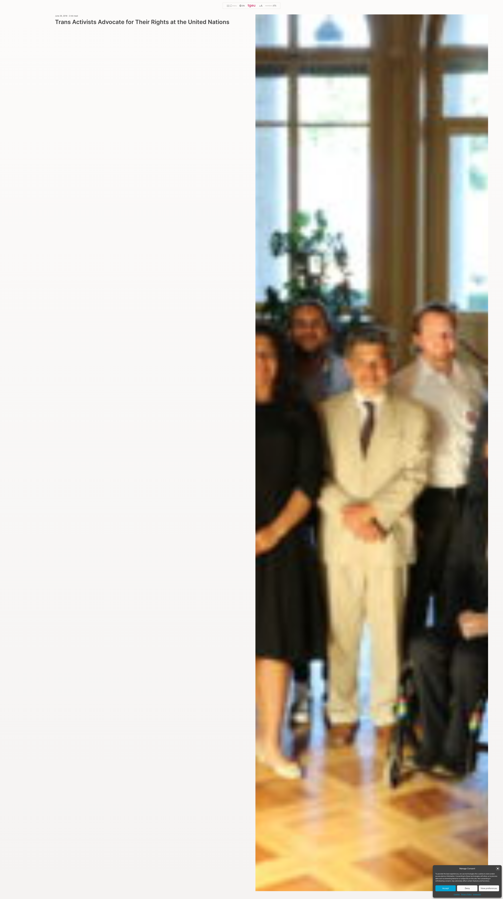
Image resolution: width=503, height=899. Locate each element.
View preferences (489, 888)
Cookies (457, 894)
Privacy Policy (466, 894)
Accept (445, 888)
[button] (497, 868)
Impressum (477, 894)
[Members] (270, 6)
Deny (467, 888)
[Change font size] (261, 6)
